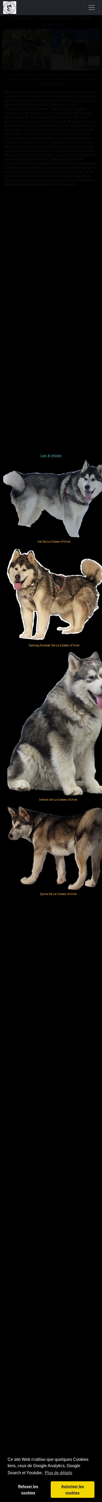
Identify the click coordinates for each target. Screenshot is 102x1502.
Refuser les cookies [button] (28, 1489)
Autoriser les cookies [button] (72, 1489)
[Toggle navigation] (91, 7)
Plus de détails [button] (58, 1473)
